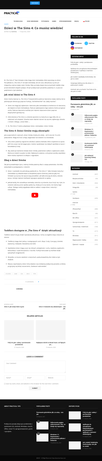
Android (85, 174)
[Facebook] (49, 6)
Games (54, 21)
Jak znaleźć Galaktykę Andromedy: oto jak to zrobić (90, 444)
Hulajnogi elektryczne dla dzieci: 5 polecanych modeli (82, 84)
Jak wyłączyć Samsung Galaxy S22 (90, 157)
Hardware (85, 198)
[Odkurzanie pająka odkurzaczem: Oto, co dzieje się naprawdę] (77, 118)
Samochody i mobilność (85, 227)
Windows (85, 236)
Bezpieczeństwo (85, 178)
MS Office (85, 218)
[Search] (99, 21)
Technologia (18, 21)
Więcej (76, 21)
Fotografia (45, 21)
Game (15, 273)
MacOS (85, 213)
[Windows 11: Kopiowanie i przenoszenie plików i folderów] (77, 132)
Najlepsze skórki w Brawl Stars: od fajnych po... (50, 343)
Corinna (14, 32)
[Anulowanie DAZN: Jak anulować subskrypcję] (77, 146)
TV (85, 231)
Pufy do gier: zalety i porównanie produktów (19, 343)
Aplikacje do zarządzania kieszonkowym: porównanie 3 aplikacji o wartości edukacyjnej (84, 70)
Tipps (34, 273)
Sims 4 (28, 273)
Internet (75, 203)
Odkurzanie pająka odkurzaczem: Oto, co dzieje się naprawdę (91, 118)
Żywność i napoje (85, 244)
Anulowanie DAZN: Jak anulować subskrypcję (91, 145)
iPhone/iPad (85, 209)
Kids (22, 273)
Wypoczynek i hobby (85, 240)
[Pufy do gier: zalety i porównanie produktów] (19, 330)
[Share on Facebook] (41, 282)
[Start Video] (35, 210)
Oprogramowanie (65, 21)
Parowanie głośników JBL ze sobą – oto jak (83, 105)
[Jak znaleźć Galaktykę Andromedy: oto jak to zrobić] (75, 445)
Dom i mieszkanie (32, 21)
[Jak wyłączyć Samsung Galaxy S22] (77, 158)
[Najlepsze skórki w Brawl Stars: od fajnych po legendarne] (51, 330)
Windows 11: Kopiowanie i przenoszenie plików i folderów (91, 132)
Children (8, 273)
